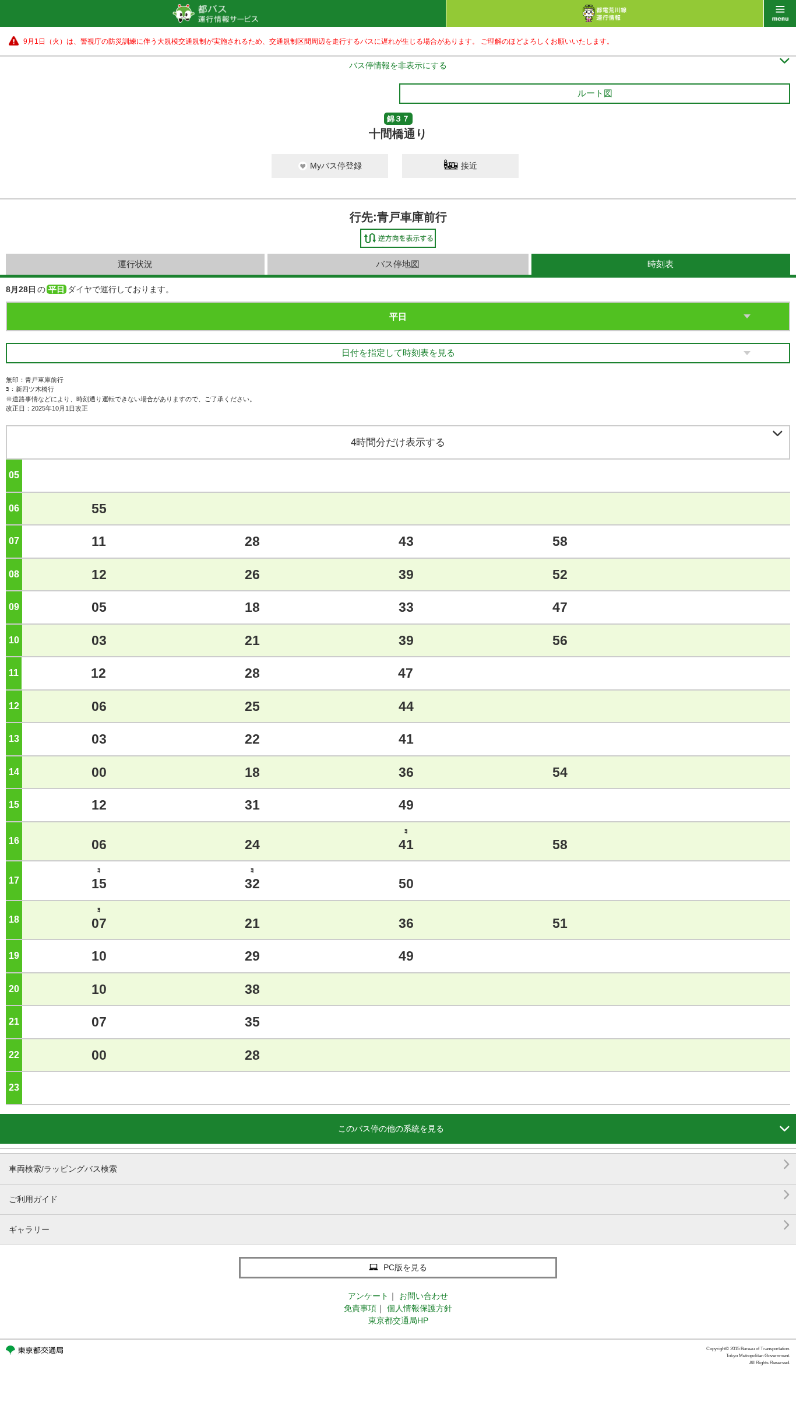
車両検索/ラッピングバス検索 (399, 1164)
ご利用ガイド (399, 1195)
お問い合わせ (423, 1296)
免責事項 (360, 1308)
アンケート (368, 1296)
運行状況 (135, 264)
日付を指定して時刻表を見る (398, 353)
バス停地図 (398, 264)
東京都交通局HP (398, 1320)
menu (780, 13)
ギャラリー (399, 1225)
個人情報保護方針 (419, 1308)
